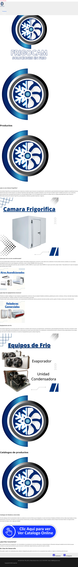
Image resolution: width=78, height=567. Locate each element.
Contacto (4, 14)
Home (3, 8)
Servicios (4, 12)
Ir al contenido (3, 0)
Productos (4, 11)
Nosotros (4, 9)
